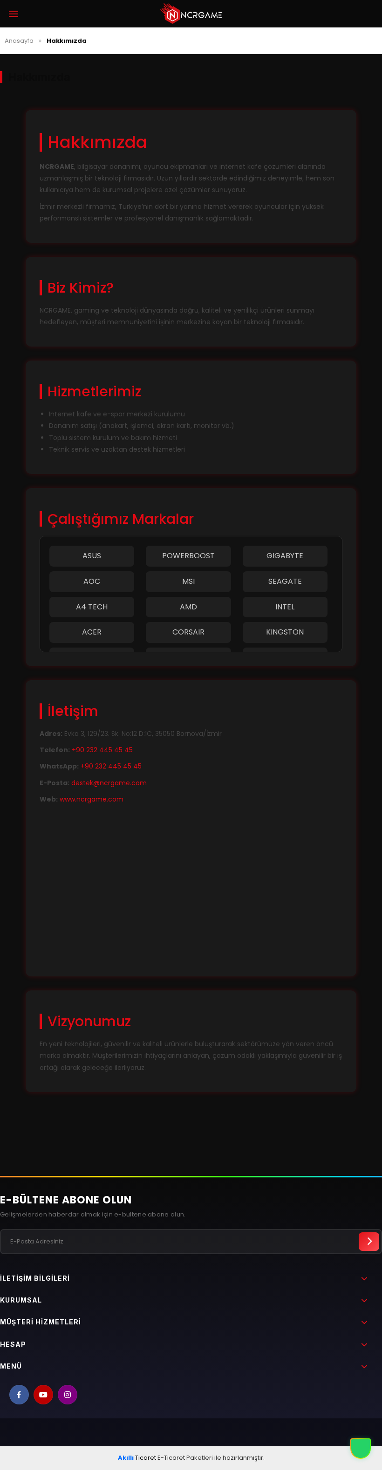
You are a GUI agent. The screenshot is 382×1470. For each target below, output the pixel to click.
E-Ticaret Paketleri (185, 1457)
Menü (11, 1366)
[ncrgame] (191, 13)
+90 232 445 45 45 (102, 750)
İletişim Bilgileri (35, 1278)
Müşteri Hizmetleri (40, 1322)
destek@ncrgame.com (109, 783)
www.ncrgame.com (91, 799)
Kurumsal (21, 1300)
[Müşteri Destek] (360, 1448)
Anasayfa (19, 40)
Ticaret (137, 1457)
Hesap (13, 1344)
